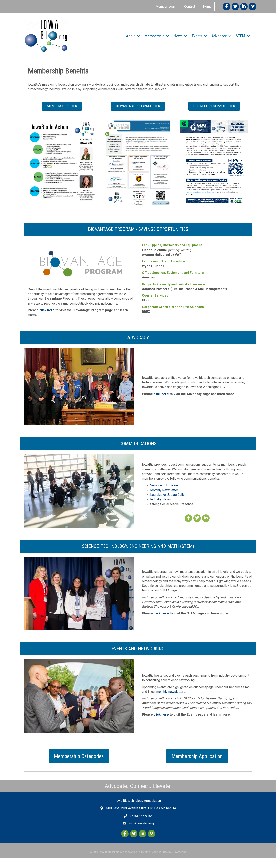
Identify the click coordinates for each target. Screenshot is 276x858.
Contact (189, 6)
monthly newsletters (170, 692)
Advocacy (219, 36)
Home (207, 6)
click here (47, 310)
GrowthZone (179, 851)
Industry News (160, 499)
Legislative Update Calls (167, 495)
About (130, 36)
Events (197, 36)
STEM (240, 36)
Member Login (166, 6)
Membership (154, 36)
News (178, 36)
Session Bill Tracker (164, 485)
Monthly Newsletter (164, 490)
